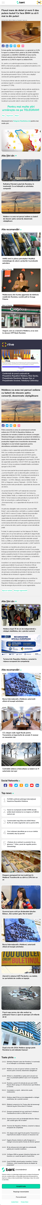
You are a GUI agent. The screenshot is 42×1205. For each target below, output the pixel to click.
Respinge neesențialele (21, 1192)
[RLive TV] (8, 345)
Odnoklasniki (18, 46)
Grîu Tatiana (22, 400)
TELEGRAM (31, 110)
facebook (5, 785)
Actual (15, 400)
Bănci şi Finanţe (17, 20)
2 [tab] (18, 384)
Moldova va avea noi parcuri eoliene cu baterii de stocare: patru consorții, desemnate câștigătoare (20, 392)
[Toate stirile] (6, 2)
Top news (6, 793)
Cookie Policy (14, 1202)
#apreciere (10, 116)
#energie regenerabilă (20, 591)
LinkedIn (7, 46)
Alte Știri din (7, 155)
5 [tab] (24, 384)
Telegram (14, 46)
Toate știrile (7, 1057)
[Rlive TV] (38, 2)
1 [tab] (16, 384)
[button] (39, 1170)
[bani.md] (21, 2)
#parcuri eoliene (7, 591)
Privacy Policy (24, 1202)
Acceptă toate (21, 1186)
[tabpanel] (21, 366)
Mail (23, 46)
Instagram (11, 785)
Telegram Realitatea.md (21, 121)
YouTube (32, 785)
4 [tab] (22, 384)
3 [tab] (20, 384)
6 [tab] (26, 384)
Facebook (3, 46)
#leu (3, 116)
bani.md (25, 20)
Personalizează (21, 1197)
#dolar (17, 116)
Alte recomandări (10, 229)
